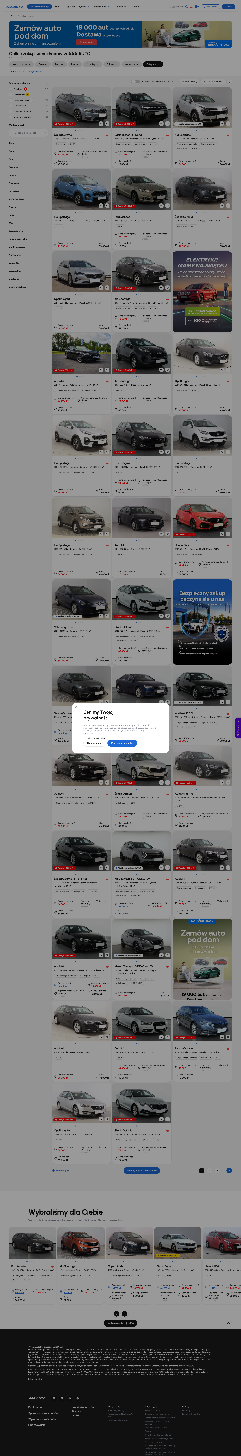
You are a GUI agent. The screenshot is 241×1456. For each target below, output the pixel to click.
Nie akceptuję (94, 743)
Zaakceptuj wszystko (122, 743)
